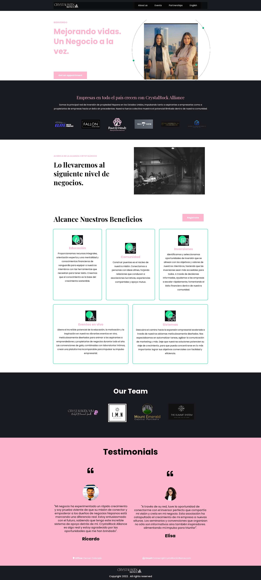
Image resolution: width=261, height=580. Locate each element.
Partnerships (176, 5)
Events (158, 5)
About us (142, 5)
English (193, 5)
